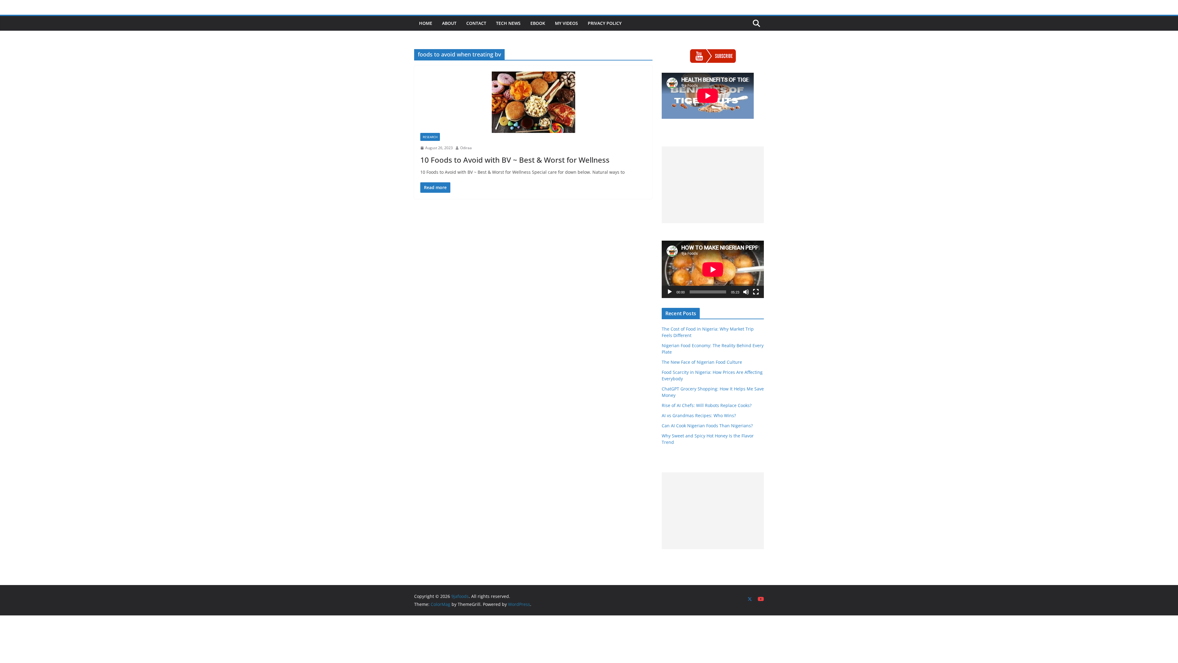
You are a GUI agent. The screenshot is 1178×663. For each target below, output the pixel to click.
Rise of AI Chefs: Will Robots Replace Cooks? (707, 405)
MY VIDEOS (566, 23)
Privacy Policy (605, 23)
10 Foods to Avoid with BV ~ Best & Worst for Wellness (515, 160)
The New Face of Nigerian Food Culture (702, 362)
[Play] (670, 292)
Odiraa (466, 147)
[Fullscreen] (756, 292)
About (449, 23)
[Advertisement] (713, 184)
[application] (713, 269)
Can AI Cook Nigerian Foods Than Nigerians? (707, 425)
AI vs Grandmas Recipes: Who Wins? (699, 415)
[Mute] (746, 292)
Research (430, 137)
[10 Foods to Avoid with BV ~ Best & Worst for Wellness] (533, 102)
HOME (425, 23)
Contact (476, 23)
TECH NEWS (508, 23)
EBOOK (537, 23)
